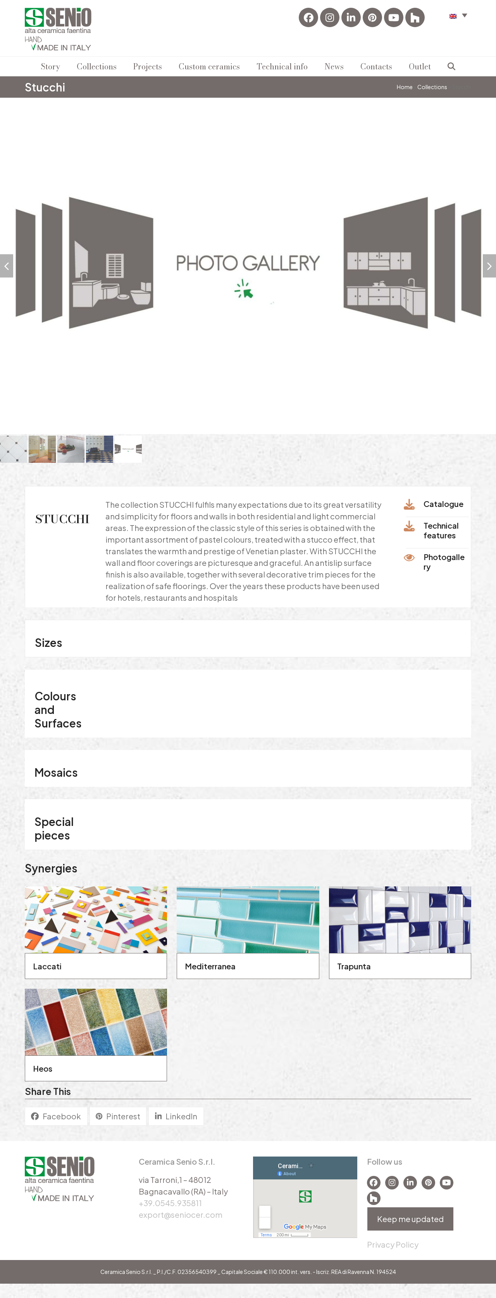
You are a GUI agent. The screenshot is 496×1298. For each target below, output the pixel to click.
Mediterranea (210, 962)
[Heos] (96, 1016)
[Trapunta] (400, 914)
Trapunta (354, 962)
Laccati (47, 962)
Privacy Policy (392, 1240)
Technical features (441, 526)
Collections (432, 86)
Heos (42, 1064)
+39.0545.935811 (170, 1198)
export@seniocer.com (180, 1210)
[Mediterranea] (248, 914)
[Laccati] (96, 914)
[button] (458, 15)
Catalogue (443, 499)
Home (405, 86)
